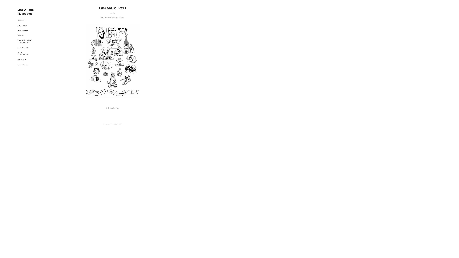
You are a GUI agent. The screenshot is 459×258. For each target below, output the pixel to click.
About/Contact (23, 65)
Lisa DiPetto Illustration (26, 12)
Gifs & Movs (23, 30)
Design (20, 35)
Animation (22, 20)
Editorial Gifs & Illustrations (24, 41)
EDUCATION (22, 25)
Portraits (22, 60)
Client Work (23, 47)
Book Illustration (23, 53)
